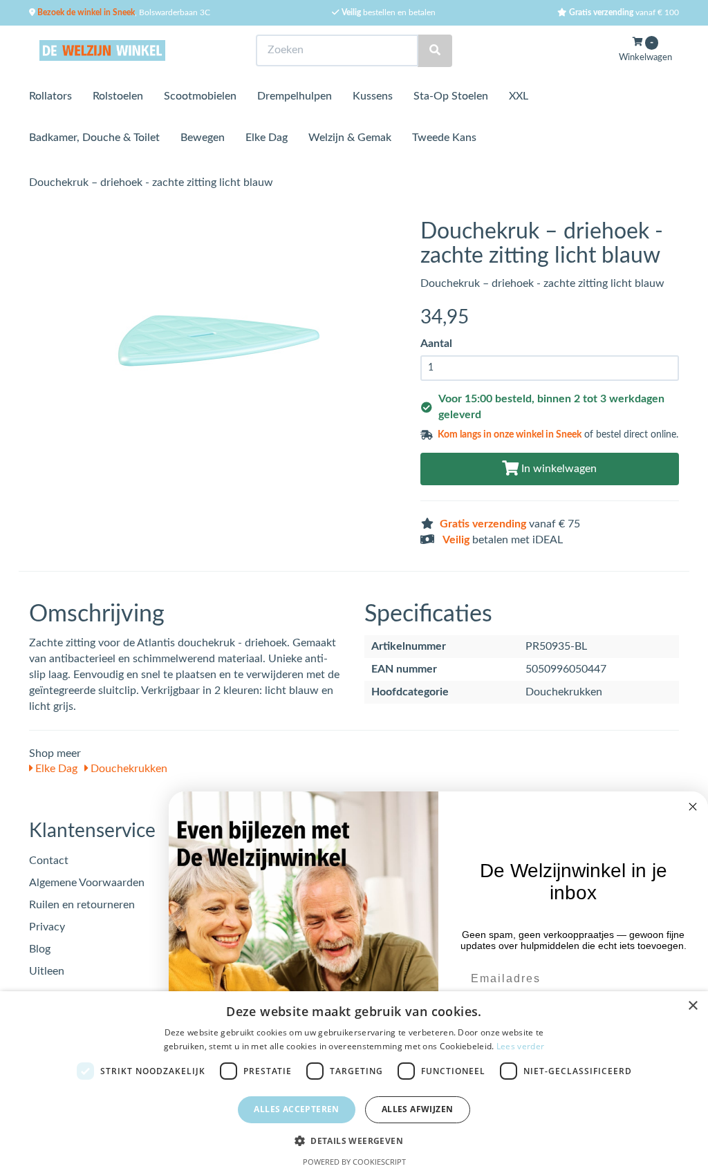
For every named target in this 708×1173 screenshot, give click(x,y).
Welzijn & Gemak (349, 137)
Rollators (50, 96)
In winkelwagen (558, 468)
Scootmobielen (200, 96)
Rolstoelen (118, 96)
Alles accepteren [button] (296, 1109)
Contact (48, 860)
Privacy (47, 926)
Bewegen (202, 137)
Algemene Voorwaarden (87, 882)
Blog (39, 949)
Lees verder (520, 1046)
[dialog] (354, 1082)
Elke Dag (266, 137)
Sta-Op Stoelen (450, 96)
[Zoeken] (435, 51)
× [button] (692, 1006)
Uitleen (46, 971)
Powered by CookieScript (354, 1161)
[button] (354, 1140)
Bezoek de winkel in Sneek (85, 12)
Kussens (373, 96)
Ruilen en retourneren (82, 904)
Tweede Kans (444, 137)
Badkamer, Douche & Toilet (94, 137)
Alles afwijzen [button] (418, 1109)
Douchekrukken (127, 768)
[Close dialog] (692, 806)
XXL (518, 96)
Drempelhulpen (294, 96)
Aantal (436, 343)
